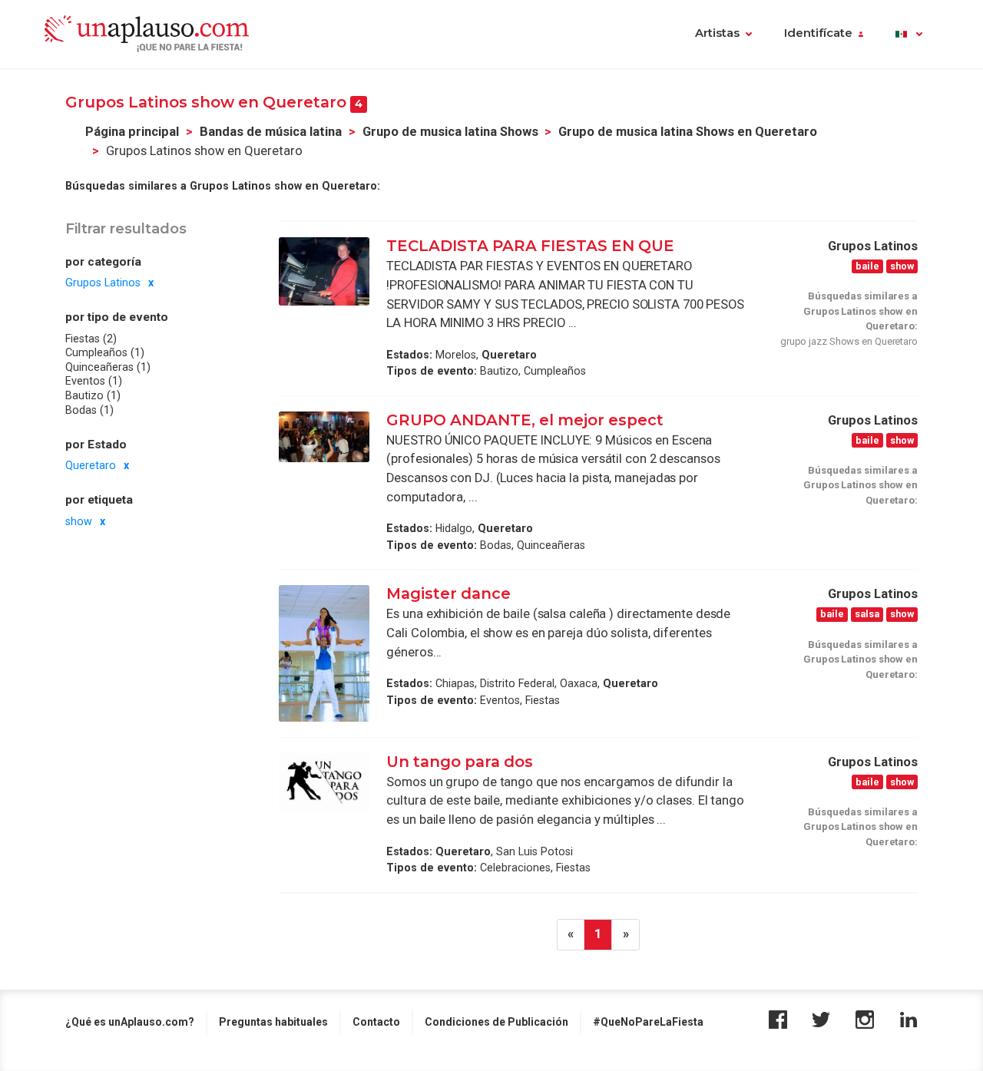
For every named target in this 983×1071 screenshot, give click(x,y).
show (78, 521)
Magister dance (448, 593)
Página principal (132, 131)
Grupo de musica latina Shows (450, 131)
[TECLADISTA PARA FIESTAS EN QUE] (324, 271)
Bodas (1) (89, 410)
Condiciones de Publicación (496, 1022)
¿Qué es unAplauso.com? (129, 1022)
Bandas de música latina (271, 131)
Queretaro (90, 465)
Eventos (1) (93, 381)
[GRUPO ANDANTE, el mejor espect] (324, 437)
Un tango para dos (459, 761)
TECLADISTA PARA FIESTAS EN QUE (530, 245)
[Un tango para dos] (324, 782)
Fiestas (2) (91, 338)
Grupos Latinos (103, 282)
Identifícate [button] (818, 33)
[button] (908, 34)
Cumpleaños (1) (104, 352)
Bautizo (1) (93, 395)
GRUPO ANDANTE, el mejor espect (525, 420)
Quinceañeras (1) (108, 367)
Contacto (376, 1022)
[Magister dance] (324, 653)
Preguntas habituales (273, 1022)
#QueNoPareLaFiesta (648, 1022)
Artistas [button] (717, 33)
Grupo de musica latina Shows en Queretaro (687, 131)
